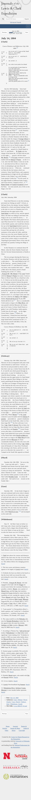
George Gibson (23, 139)
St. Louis (22, 274)
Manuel (8, 597)
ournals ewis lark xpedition (11, 8)
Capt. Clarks (25, 444)
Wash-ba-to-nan (13, 512)
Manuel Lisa (5, 591)
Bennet (15, 414)
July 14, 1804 (14, 698)
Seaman (22, 684)
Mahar (25, 296)
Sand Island (4, 213)
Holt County (18, 599)
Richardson (15, 621)
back (3, 564)
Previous (4, 32)
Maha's (17, 296)
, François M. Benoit (15, 583)
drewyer (15, 425)
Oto (19, 633)
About (13, 730)
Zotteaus (25, 417)
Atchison (4, 625)
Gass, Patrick (16, 702)
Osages (21, 585)
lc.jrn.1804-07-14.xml (20, 706)
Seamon (15, 429)
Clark (4, 555)
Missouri (25, 599)
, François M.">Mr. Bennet (9, 274)
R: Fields (19, 151)
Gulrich (14, 184)
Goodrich (20, 184)
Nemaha (8, 621)
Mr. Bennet (4, 157)
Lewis (10, 593)
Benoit (15, 589)
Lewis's (18, 569)
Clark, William (17, 700)
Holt (11, 625)
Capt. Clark (8, 425)
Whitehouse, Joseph (16, 704)
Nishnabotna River (9, 688)
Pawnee (6, 677)
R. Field (24, 408)
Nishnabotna (10, 633)
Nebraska (22, 619)
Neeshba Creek (13, 477)
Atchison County (20, 688)
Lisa (16, 591)
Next (26, 32)
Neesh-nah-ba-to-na (12, 299)
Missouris (14, 439)
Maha (10, 74)
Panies (19, 159)
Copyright (22, 730)
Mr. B (23, 597)
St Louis (14, 157)
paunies (3, 419)
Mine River (21, 303)
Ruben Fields (5, 184)
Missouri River (7, 639)
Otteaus (13, 159)
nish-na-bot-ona (24, 631)
